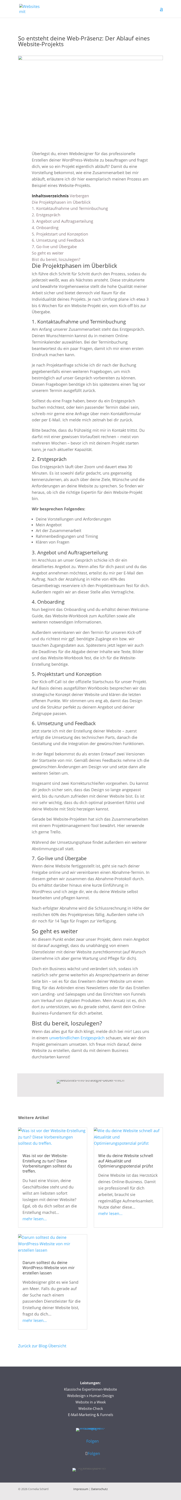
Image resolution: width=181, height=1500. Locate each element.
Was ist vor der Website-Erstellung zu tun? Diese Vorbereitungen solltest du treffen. (47, 1163)
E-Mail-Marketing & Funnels (90, 1414)
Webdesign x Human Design (90, 1395)
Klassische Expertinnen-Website (90, 1389)
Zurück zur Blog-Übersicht (42, 1345)
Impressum (80, 1489)
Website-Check (90, 1408)
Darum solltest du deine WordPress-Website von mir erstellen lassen (49, 1268)
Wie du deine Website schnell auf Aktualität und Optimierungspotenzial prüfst (125, 1161)
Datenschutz (99, 1489)
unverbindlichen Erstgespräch (77, 1037)
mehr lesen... (35, 1218)
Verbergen (79, 195)
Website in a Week (90, 1402)
